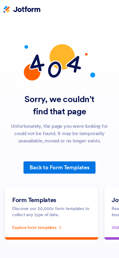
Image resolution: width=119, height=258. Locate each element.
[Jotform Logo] (22, 9)
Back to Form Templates (59, 167)
